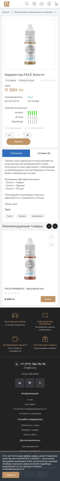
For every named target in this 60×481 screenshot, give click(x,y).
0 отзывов (11, 80)
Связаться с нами (30, 425)
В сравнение (35, 128)
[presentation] (49, 226)
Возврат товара (30, 430)
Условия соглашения (30, 413)
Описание (16, 153)
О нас (30, 399)
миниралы (37, 216)
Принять (10, 475)
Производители (30, 446)
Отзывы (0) (44, 153)
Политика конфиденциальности (30, 409)
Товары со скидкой (30, 451)
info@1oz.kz (30, 367)
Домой (5, 12)
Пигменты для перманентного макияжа (33, 12)
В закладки (15, 128)
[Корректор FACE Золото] (30, 44)
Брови (22, 216)
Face (30, 97)
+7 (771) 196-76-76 (32, 364)
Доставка (30, 404)
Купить (18, 141)
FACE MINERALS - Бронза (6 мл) (24, 288)
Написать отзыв (26, 80)
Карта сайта (30, 434)
